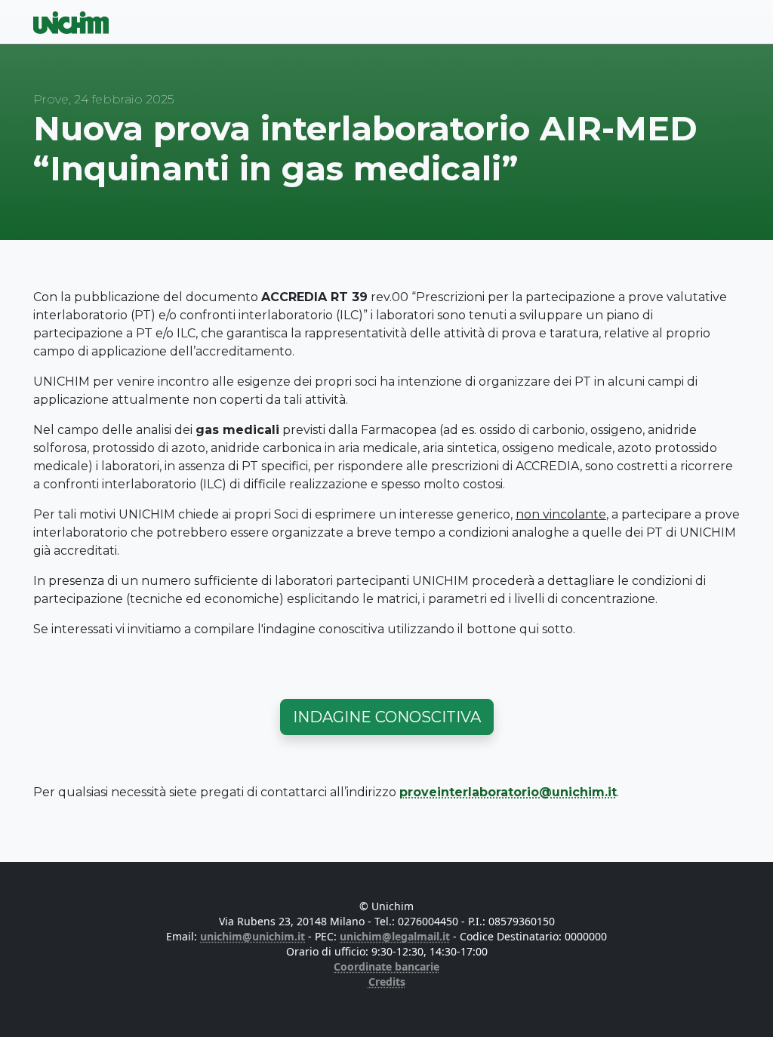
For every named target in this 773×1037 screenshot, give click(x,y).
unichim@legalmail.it (395, 936)
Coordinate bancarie (386, 966)
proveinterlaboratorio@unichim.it (508, 792)
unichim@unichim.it (252, 936)
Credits (386, 981)
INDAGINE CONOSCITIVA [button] (387, 717)
